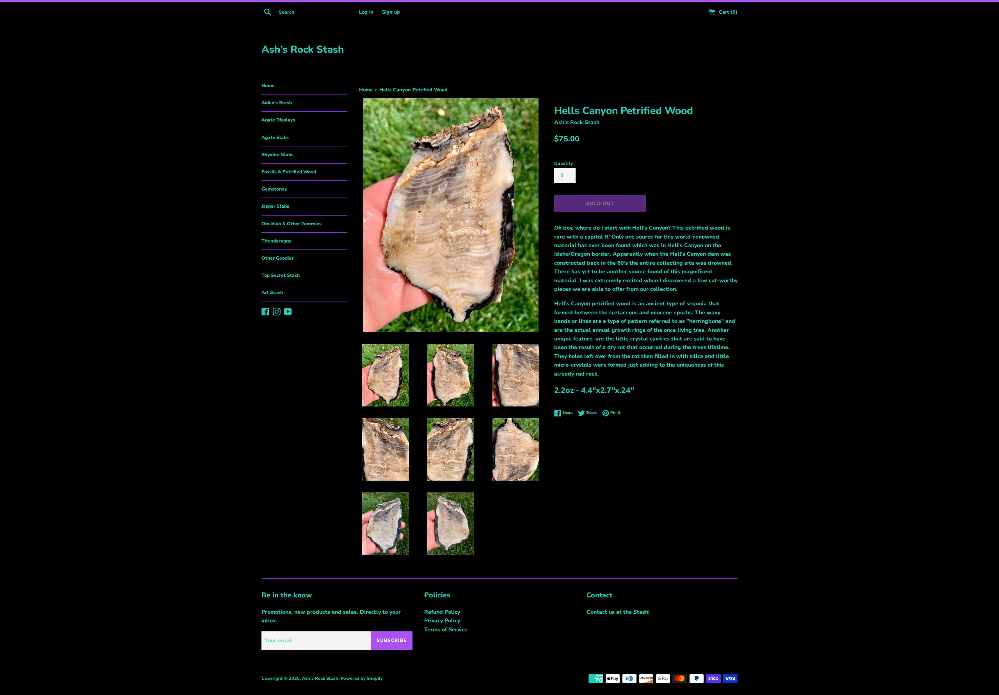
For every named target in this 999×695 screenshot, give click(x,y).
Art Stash (272, 292)
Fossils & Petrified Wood (288, 172)
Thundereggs (276, 241)
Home (268, 85)
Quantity (563, 163)
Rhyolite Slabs (277, 154)
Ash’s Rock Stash (302, 49)
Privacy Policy (442, 620)
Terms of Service (446, 629)
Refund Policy (442, 612)
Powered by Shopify (362, 678)
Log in (366, 12)
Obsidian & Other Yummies (291, 224)
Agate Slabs (275, 137)
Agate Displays (278, 120)
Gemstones (274, 189)
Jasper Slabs (275, 206)
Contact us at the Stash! (618, 612)
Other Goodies (277, 258)
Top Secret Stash (280, 275)
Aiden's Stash (276, 103)
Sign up (391, 12)
